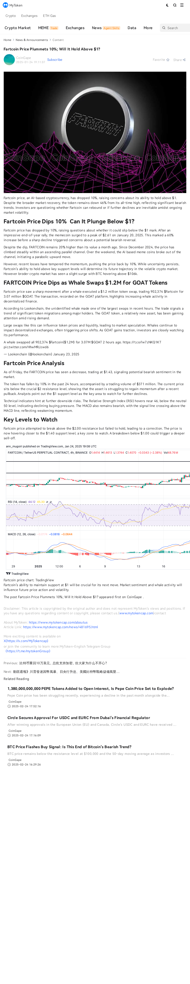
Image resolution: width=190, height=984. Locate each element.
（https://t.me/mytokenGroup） (28, 651)
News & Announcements (32, 40)
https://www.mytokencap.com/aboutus (58, 622)
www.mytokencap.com (136, 613)
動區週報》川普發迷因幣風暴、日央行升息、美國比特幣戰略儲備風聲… (66, 671)
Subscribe (55, 59)
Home (7, 40)
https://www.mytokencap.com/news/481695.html (60, 627)
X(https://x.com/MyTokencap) (26, 641)
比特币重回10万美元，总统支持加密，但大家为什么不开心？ (63, 663)
